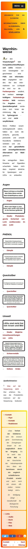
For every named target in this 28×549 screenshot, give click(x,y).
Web (10, 526)
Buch (10, 520)
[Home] (5, 17)
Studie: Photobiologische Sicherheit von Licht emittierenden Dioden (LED (14, 220)
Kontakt (8, 415)
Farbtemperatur (9, 91)
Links (7, 514)
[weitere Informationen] (25, 536)
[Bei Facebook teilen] (12, 536)
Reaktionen (13, 424)
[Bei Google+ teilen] (19, 536)
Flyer (10, 418)
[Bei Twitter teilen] (5, 536)
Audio (10, 517)
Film (10, 523)
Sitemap (21, 545)
